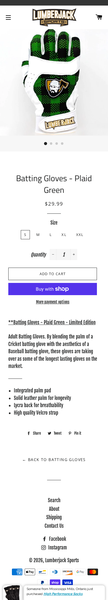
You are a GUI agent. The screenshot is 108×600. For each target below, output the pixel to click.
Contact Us (54, 526)
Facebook (57, 539)
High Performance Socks (63, 589)
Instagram (57, 548)
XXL (80, 234)
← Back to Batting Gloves (54, 459)
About (54, 509)
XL (63, 234)
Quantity (38, 255)
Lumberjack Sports (62, 560)
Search (54, 500)
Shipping (54, 517)
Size (54, 223)
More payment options (53, 302)
